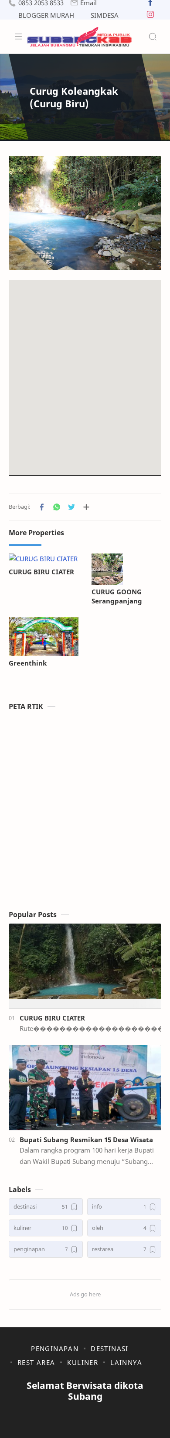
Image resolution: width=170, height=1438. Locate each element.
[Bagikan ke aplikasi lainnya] (86, 507)
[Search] (152, 36)
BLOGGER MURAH (46, 15)
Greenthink (28, 663)
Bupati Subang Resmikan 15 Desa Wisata (86, 1139)
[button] (150, 4)
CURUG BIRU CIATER (41, 571)
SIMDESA (105, 15)
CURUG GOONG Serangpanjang (117, 596)
